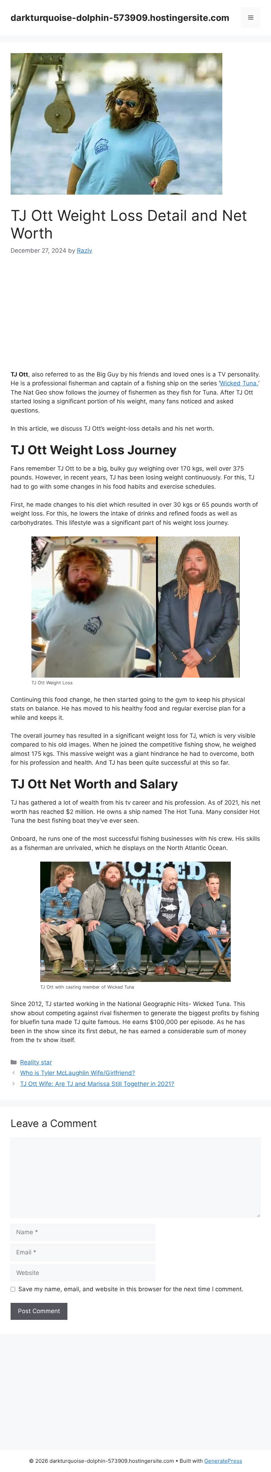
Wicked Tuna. (239, 383)
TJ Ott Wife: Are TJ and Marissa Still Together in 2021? (97, 1083)
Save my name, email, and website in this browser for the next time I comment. (130, 1289)
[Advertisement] (135, 317)
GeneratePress (223, 1460)
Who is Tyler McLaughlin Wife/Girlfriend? (77, 1072)
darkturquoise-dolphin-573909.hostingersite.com (120, 17)
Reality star (36, 1062)
